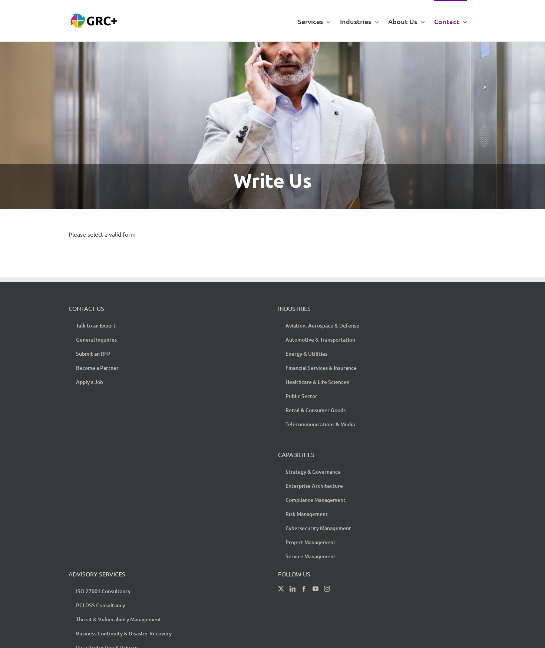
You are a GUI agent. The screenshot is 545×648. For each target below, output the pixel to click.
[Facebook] (304, 589)
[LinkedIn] (292, 589)
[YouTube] (315, 589)
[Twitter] (281, 589)
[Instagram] (327, 589)
